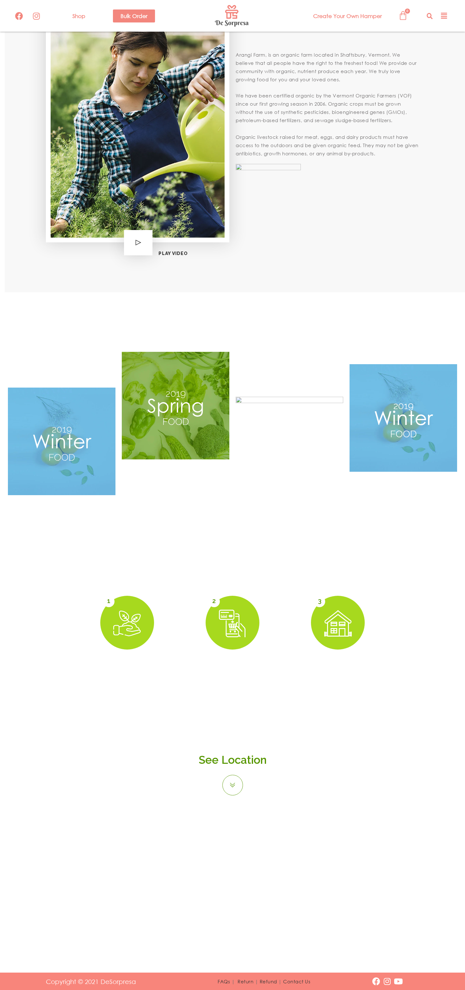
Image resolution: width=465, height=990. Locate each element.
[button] (134, 15)
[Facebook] (19, 16)
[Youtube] (398, 981)
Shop (78, 16)
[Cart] (403, 16)
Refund (268, 981)
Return (245, 981)
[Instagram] (36, 16)
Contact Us (296, 981)
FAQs (224, 981)
